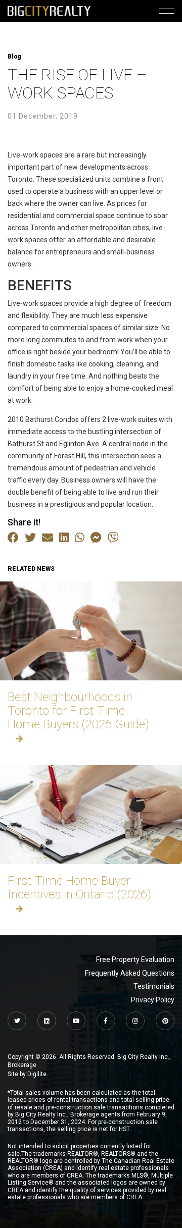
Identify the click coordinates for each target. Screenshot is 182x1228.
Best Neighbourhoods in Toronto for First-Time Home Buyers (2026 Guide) (78, 710)
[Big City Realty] (49, 11)
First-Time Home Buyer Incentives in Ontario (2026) (79, 887)
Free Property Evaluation (135, 959)
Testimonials (153, 986)
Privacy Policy (152, 1000)
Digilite (37, 1074)
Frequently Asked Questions (129, 973)
